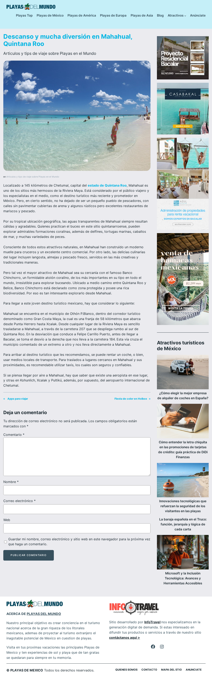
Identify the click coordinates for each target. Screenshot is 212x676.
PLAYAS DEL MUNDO (44, 614)
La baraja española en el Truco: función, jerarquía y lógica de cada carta (183, 524)
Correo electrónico (19, 501)
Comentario (13, 435)
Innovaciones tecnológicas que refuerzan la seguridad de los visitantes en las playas (182, 506)
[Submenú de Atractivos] (185, 16)
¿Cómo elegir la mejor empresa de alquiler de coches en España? (182, 395)
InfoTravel (152, 622)
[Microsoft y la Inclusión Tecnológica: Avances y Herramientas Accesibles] (183, 553)
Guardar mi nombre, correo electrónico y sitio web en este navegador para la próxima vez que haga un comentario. (79, 541)
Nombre (11, 482)
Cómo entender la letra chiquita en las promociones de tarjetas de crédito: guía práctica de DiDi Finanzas (183, 449)
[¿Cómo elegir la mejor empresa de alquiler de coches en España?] (183, 373)
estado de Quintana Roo (107, 185)
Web (6, 520)
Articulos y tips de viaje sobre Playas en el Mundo (49, 53)
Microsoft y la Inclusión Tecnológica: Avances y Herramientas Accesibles (183, 578)
